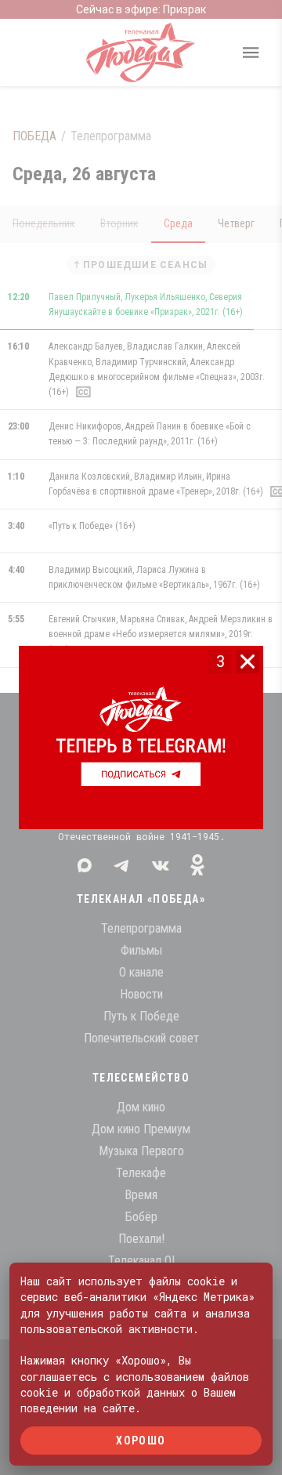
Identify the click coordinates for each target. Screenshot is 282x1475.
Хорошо (140, 1439)
